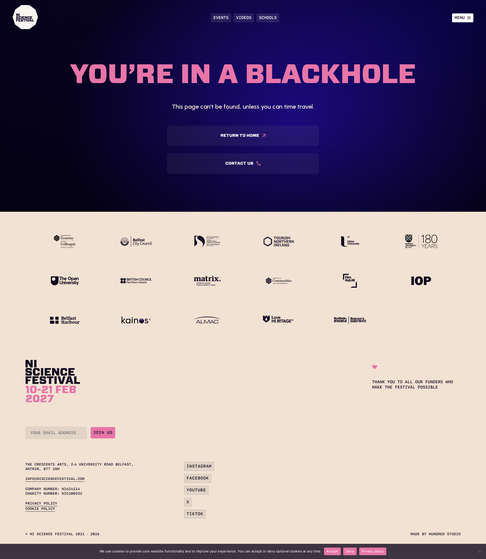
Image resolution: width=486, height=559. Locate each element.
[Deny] (479, 551)
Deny (350, 551)
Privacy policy (373, 551)
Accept (332, 551)
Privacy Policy (41, 503)
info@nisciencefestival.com (55, 478)
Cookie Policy (40, 508)
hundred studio (445, 534)
